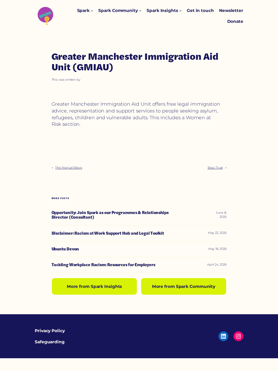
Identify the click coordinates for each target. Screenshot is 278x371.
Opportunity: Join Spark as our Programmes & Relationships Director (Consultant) (110, 215)
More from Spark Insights (94, 286)
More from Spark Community (184, 286)
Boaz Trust (215, 167)
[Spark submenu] (92, 10)
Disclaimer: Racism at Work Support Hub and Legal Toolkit (108, 233)
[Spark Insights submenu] (180, 10)
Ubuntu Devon (65, 249)
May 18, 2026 (217, 249)
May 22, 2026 (217, 233)
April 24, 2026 (217, 264)
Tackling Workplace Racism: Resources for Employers (103, 264)
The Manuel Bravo (68, 167)
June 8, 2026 (221, 215)
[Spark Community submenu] (140, 10)
